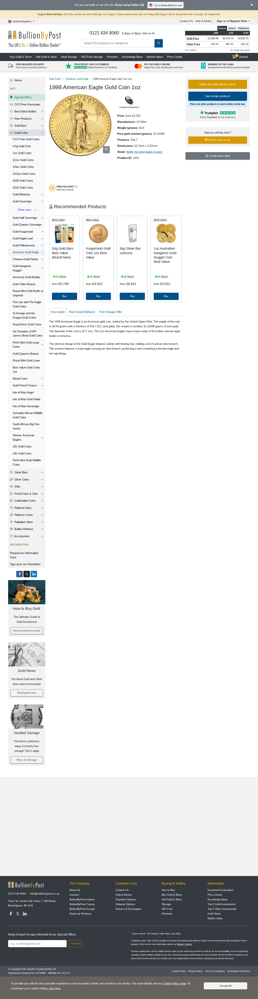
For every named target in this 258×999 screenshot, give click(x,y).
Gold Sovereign (22, 201)
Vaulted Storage (27, 733)
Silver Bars (21, 472)
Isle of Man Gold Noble (26, 399)
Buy (21, 56)
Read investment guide (26, 630)
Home (18, 80)
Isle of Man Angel (23, 392)
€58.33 (244, 44)
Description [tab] (58, 311)
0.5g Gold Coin (22, 146)
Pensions (112, 56)
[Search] (158, 43)
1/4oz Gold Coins (23, 166)
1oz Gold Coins (22, 153)
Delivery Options (125, 904)
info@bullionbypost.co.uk (44, 893)
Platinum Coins (23, 514)
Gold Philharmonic (24, 245)
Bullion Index (215, 918)
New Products (23, 118)
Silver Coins (21, 479)
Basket (242, 56)
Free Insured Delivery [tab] (82, 311)
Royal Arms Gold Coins (27, 324)
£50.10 (215, 44)
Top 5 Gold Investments (222, 904)
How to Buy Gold (26, 609)
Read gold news (26, 692)
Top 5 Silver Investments (222, 908)
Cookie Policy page (174, 983)
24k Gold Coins (22, 453)
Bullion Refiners (23, 529)
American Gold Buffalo (26, 277)
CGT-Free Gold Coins (26, 139)
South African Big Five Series (26, 426)
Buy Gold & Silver (172, 894)
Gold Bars (20, 125)
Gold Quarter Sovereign (27, 224)
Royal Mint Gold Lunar (26, 360)
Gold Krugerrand (23, 231)
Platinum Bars (23, 507)
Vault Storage (69, 56)
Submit (75, 943)
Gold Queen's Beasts (26, 353)
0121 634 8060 (17, 893)
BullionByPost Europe (82, 908)
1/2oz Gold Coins (23, 160)
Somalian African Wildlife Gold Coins (27, 415)
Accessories (21, 536)
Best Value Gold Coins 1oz (26, 369)
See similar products (217, 96)
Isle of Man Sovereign (26, 406)
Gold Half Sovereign (25, 217)
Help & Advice (203, 20)
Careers (74, 894)
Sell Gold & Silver (172, 899)
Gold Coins (21, 132)
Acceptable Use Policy (238, 971)
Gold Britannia (21, 194)
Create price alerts (241, 50)
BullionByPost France (82, 904)
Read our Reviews (80, 913)
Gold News (27, 671)
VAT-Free (92, 56)
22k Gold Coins (22, 446)
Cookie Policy (179, 971)
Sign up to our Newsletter (25, 564)
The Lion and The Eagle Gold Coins (27, 304)
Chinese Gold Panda (25, 259)
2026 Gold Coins (23, 180)
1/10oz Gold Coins (24, 173)
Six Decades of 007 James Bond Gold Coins (27, 333)
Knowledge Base (132, 56)
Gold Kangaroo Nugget (22, 268)
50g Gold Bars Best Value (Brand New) (62, 253)
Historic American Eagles (23, 437)
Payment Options (126, 899)
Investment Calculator (220, 889)
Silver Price (193, 44)
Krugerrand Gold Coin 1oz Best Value (98, 253)
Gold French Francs (25, 385)
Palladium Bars (23, 522)
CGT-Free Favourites (27, 104)
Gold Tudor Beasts (24, 284)
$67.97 (229, 44)
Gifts (17, 486)
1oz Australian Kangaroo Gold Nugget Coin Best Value (165, 255)
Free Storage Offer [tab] (110, 311)
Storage (166, 904)
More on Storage (27, 759)
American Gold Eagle (26, 252)
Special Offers (23, 97)
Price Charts (174, 56)
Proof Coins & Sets (26, 493)
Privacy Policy (195, 971)
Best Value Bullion (25, 111)
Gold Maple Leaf (23, 238)
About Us (75, 889)
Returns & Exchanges (128, 908)
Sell (46, 56)
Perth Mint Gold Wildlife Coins (27, 462)
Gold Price (193, 38)
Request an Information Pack (24, 555)
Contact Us (186, 20)
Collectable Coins (25, 500)
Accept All (225, 985)
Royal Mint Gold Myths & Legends (28, 293)
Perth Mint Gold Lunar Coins (26, 344)
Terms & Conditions (215, 971)
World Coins (20, 378)
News (155, 56)
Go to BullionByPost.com (168, 5)
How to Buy (168, 889)
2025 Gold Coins (23, 187)
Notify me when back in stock (144, 151)
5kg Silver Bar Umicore (130, 251)
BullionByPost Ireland (82, 899)
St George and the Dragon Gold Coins (24, 315)
